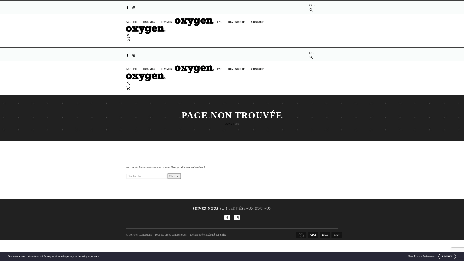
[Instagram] (133, 7)
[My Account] (232, 36)
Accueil (131, 22)
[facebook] (227, 217)
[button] (311, 10)
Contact (257, 22)
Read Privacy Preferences (421, 256)
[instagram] (237, 217)
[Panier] (128, 40)
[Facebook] (127, 7)
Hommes (149, 22)
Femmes (166, 22)
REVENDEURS (236, 22)
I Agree (447, 256)
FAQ (219, 22)
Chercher (174, 176)
